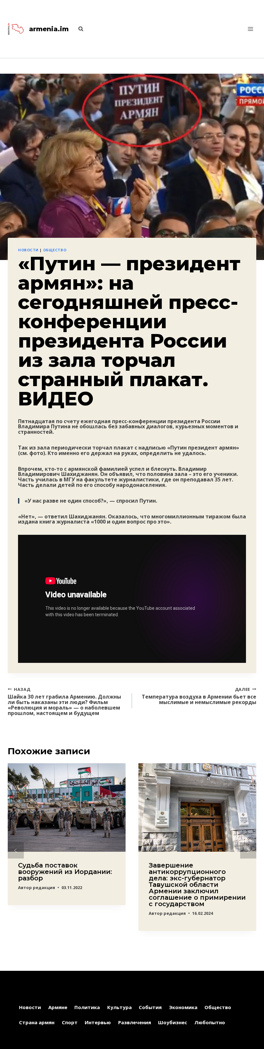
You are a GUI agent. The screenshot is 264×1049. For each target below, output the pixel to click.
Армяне (57, 1007)
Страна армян (36, 1022)
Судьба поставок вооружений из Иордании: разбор (65, 871)
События (150, 1007)
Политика (87, 1007)
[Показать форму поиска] (77, 29)
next (248, 850)
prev (16, 850)
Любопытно (209, 1022)
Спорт (70, 1022)
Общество (54, 249)
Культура (119, 1007)
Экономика (183, 1007)
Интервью (98, 1022)
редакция (44, 887)
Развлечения (134, 1022)
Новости (28, 249)
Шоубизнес (172, 1022)
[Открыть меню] (250, 29)
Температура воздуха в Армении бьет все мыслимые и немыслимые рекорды (199, 695)
